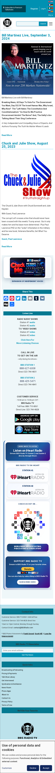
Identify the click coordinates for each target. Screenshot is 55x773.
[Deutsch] (52, 5)
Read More (7, 135)
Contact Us (6, 698)
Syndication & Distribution (12, 684)
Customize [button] (7, 768)
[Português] (52, 8)
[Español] (52, 11)
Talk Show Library (8, 677)
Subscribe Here (27, 582)
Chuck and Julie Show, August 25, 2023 (25, 145)
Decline (33, 768)
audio (32, 322)
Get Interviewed (8, 681)
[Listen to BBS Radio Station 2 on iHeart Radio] (27, 492)
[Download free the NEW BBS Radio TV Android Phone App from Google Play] (27, 418)
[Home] (7, 24)
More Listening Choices (27, 343)
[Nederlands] (52, 2)
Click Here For (27, 340)
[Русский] (49, 11)
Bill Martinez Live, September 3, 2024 (26, 37)
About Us (5, 695)
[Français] (49, 5)
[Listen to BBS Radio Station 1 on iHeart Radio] (27, 476)
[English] (49, 2)
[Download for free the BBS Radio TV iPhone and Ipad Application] (27, 429)
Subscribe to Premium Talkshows (13, 9)
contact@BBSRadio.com (23, 628)
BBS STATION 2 (27, 378)
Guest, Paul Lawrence (12, 239)
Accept (46, 768)
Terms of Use (7, 705)
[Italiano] (49, 8)
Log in (43, 9)
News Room (6, 688)
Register (34, 9)
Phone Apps (6, 691)
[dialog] (27, 757)
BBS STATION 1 (27, 365)
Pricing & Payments (9, 674)
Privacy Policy (7, 702)
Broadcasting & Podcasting (12, 670)
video (32, 332)
